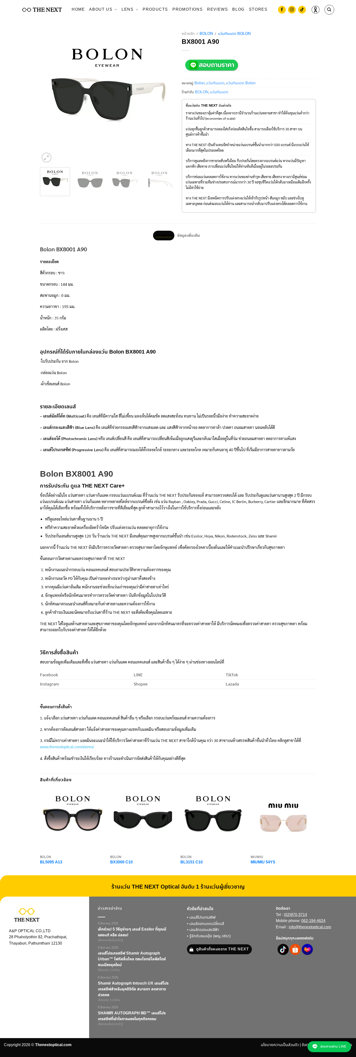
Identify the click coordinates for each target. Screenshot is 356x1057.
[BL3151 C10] (213, 819)
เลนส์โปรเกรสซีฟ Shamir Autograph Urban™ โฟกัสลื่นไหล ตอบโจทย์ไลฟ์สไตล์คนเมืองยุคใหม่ (132, 959)
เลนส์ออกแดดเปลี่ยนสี (206, 924)
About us (100, 9)
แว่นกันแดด (215, 83)
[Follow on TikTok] (302, 10)
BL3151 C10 (191, 862)
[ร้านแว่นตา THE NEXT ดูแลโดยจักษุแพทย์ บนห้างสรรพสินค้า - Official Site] (42, 10)
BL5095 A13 (51, 862)
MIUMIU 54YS (263, 862)
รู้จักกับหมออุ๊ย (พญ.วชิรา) (210, 936)
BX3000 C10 (121, 862)
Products (155, 9)
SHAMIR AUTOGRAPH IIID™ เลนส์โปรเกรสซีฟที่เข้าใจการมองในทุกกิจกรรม (132, 1016)
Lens (127, 9)
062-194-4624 (313, 921)
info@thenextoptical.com (310, 927)
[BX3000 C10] (143, 819)
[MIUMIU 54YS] (283, 819)
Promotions (187, 9)
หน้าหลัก (188, 34)
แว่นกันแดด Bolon (234, 34)
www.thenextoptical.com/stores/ (67, 747)
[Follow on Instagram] (292, 10)
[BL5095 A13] (72, 819)
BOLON (202, 92)
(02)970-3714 (295, 915)
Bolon (206, 34)
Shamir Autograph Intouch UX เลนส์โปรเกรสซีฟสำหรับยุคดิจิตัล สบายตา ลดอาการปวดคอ (133, 989)
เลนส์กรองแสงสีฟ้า (204, 930)
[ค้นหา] (329, 10)
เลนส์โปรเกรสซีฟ (202, 917)
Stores (258, 9)
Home (78, 9)
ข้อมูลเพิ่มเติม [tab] (188, 235)
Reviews (217, 9)
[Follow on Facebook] (282, 10)
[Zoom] (46, 157)
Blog (238, 9)
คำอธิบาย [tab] (163, 235)
